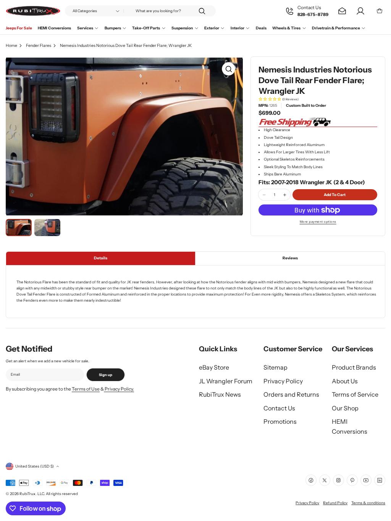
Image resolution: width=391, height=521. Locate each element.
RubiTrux (27, 493)
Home (11, 45)
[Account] (360, 11)
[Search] (202, 11)
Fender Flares (38, 45)
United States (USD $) (34, 466)
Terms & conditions (368, 502)
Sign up (105, 375)
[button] (318, 99)
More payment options (318, 222)
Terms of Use (86, 389)
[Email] (342, 11)
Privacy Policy (307, 502)
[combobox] (140, 10)
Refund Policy (335, 502)
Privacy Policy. (119, 389)
